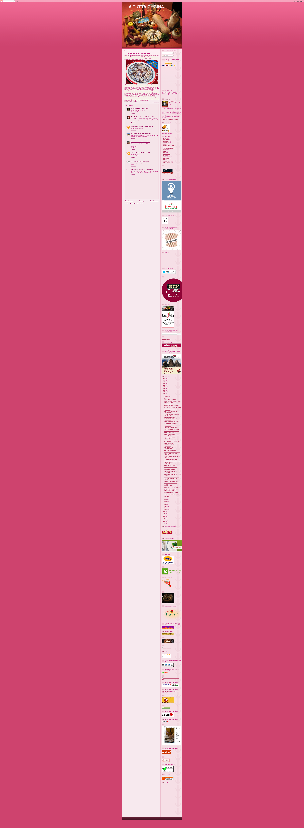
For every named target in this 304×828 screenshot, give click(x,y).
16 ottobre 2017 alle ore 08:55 (147, 116)
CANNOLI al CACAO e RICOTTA (171, 481)
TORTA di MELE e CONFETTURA (171, 476)
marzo (165, 506)
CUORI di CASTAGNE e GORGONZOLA (169, 448)
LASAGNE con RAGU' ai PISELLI (171, 431)
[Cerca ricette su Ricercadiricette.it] (166, 647)
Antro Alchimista (135, 116)
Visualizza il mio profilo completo (170, 119)
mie (146, 58)
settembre (166, 496)
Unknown (133, 152)
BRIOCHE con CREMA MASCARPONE (169, 403)
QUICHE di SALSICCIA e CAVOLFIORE (169, 435)
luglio (165, 499)
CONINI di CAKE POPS (169, 432)
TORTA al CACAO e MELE (170, 399)
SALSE (164, 159)
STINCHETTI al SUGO (169, 443)
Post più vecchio (154, 201)
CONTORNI (165, 142)
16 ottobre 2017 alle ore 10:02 (143, 133)
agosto (166, 497)
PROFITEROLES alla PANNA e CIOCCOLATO (170, 425)
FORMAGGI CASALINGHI (168, 145)
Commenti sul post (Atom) (136, 203)
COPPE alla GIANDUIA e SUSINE (171, 421)
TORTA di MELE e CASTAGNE (170, 459)
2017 (164, 393)
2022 (164, 385)
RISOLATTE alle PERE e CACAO (171, 489)
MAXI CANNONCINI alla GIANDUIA (172, 441)
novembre (166, 396)
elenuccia (133, 133)
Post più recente (129, 201)
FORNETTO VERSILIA (168, 146)
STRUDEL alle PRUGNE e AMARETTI (172, 407)
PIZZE (164, 155)
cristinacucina (134, 169)
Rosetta (133, 161)
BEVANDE (165, 139)
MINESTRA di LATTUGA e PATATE (171, 487)
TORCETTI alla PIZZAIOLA (170, 469)
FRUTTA (165, 149)
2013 (164, 516)
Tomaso (133, 142)
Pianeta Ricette (165, 691)
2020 (164, 388)
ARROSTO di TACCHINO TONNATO (172, 401)
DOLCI (164, 144)
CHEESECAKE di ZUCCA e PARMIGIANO (170, 463)
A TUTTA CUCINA (146, 6)
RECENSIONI (166, 158)
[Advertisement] (173, 78)
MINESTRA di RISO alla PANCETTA (172, 460)
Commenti (165, 55)
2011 (164, 520)
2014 (164, 515)
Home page (141, 201)
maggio (166, 502)
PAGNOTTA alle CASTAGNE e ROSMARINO (170, 445)
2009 (164, 523)
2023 (164, 383)
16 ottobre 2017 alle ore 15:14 (145, 169)
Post (164, 53)
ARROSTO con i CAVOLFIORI (170, 427)
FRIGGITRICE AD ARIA (168, 148)
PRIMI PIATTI (156, 102)
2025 (164, 380)
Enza (132, 108)
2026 (164, 378)
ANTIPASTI (165, 138)
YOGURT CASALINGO (168, 162)
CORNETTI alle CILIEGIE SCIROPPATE (169, 438)
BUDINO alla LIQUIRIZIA (169, 417)
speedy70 (173, 101)
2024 (164, 381)
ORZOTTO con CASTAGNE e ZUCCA (172, 452)
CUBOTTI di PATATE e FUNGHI (171, 439)
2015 (164, 513)
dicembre (166, 394)
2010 (164, 521)
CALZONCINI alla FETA (169, 490)
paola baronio (134, 126)
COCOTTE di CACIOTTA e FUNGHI (171, 494)
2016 (164, 511)
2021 (164, 386)
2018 (164, 391)
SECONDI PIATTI (166, 161)
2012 (164, 518)
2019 (164, 390)
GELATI (164, 151)
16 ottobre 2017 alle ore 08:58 (145, 126)
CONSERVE (165, 141)
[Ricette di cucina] (166, 753)
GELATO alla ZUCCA (168, 485)
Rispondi (133, 113)
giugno (165, 501)
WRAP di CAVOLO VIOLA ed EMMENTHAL (170, 419)
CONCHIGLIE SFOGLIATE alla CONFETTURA (170, 412)
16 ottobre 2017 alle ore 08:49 (141, 108)
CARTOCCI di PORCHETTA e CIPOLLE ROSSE (170, 467)
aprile (165, 504)
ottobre (166, 398)
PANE (164, 152)
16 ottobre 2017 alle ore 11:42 (143, 152)
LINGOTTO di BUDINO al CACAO (171, 429)
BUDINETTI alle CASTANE (170, 465)
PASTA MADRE (166, 154)
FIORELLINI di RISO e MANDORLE (171, 492)
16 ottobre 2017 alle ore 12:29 (142, 161)
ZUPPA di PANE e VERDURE (170, 423)
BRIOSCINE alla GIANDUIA (170, 450)
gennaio (166, 509)
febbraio (166, 507)
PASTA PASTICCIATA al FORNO (171, 405)
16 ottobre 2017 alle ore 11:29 (142, 142)
